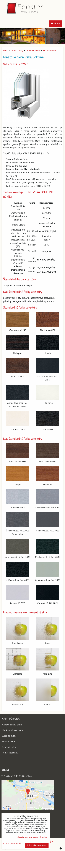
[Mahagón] (17, 342)
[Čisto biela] (47, 392)
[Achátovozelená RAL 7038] (47, 569)
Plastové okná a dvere (12, 724)
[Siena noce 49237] (47, 450)
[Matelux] (47, 689)
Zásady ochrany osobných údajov (33, 837)
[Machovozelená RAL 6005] (47, 546)
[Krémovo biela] (17, 418)
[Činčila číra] (17, 628)
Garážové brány (9, 747)
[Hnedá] (47, 342)
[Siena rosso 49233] (17, 450)
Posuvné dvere (8, 741)
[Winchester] (17, 319)
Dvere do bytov (9, 735)
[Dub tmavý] (47, 418)
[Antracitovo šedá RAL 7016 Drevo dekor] (17, 392)
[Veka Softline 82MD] (26, 96)
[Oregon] (17, 473)
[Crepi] (47, 628)
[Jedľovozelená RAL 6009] (17, 569)
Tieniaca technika (10, 752)
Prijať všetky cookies (36, 845)
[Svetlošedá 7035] (17, 592)
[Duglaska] (47, 473)
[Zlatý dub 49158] (47, 319)
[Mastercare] (17, 689)
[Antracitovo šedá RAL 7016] (47, 365)
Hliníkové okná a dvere (12, 730)
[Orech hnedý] (17, 365)
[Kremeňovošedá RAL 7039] (17, 546)
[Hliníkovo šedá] (17, 496)
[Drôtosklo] (17, 659)
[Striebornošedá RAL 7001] (47, 496)
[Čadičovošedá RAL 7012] (47, 519)
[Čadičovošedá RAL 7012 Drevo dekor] (17, 519)
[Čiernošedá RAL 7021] (47, 592)
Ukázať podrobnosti (12, 843)
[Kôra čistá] (47, 659)
